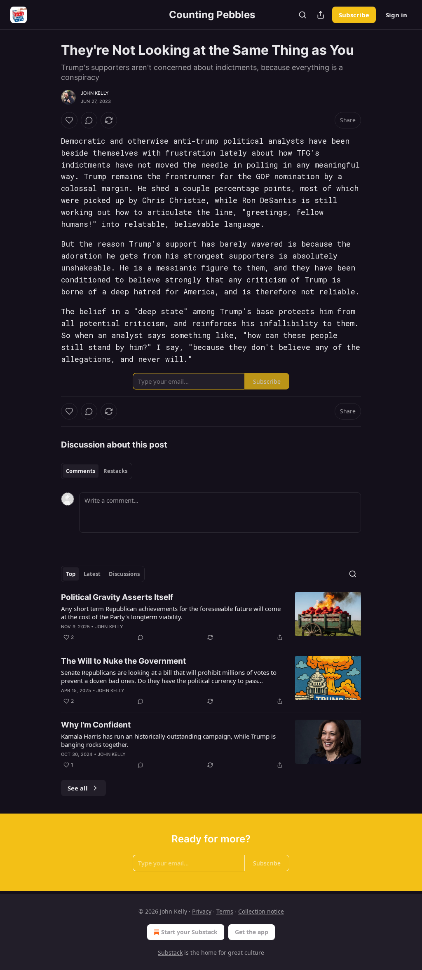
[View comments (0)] (89, 120)
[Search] (302, 15)
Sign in (396, 15)
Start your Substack (189, 932)
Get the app (251, 932)
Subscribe (354, 15)
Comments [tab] (80, 471)
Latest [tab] (92, 574)
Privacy (201, 911)
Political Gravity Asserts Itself (117, 597)
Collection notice (261, 911)
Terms (224, 911)
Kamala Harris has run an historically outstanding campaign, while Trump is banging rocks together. (168, 740)
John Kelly (95, 93)
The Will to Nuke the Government (123, 661)
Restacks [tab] (115, 471)
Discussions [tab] (124, 574)
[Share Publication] (320, 15)
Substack (170, 952)
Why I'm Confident (96, 725)
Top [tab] (70, 574)
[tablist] (96, 471)
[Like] (69, 120)
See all (78, 788)
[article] (211, 617)
